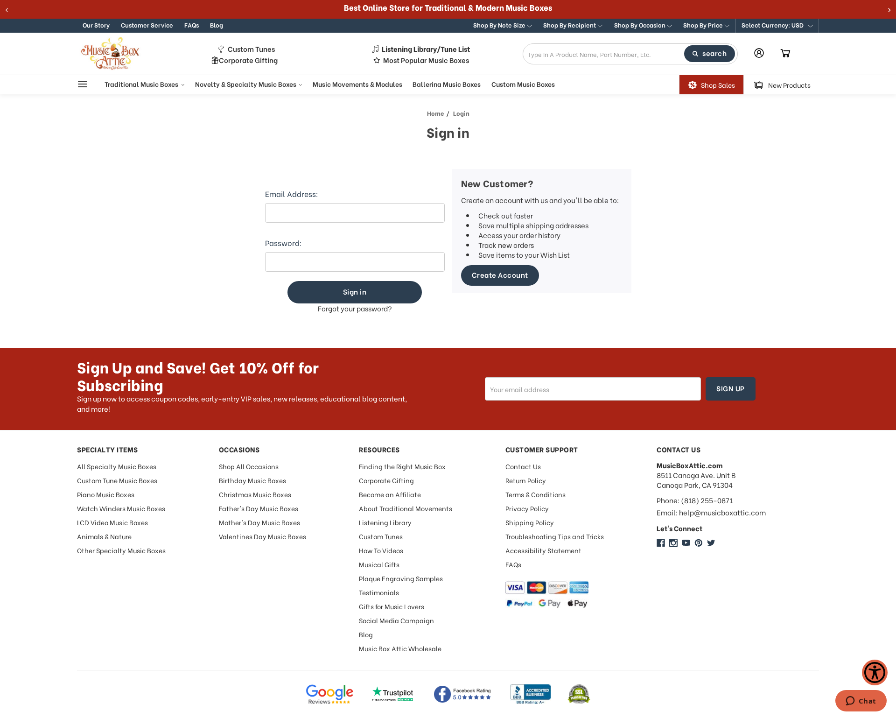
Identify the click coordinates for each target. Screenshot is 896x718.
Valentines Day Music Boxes (262, 536)
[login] (759, 53)
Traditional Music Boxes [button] (142, 84)
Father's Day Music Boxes (258, 508)
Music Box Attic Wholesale (400, 648)
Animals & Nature (104, 536)
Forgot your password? (355, 308)
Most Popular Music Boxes (426, 60)
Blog (216, 24)
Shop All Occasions (249, 466)
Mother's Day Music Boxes (259, 522)
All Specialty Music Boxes (116, 466)
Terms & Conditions (535, 494)
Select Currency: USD (773, 24)
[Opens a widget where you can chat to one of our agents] (861, 701)
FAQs (191, 24)
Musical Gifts (379, 564)
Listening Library (385, 522)
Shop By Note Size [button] (500, 24)
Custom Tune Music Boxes (117, 480)
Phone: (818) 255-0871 (695, 500)
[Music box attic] (711, 543)
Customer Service (147, 24)
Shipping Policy (529, 522)
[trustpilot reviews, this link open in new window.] (393, 694)
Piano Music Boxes (105, 494)
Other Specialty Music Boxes (121, 550)
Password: (283, 243)
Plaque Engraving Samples (401, 578)
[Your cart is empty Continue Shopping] (785, 53)
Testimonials (379, 592)
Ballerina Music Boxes (447, 84)
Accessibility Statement (543, 550)
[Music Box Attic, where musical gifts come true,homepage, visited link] (112, 53)
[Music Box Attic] (661, 543)
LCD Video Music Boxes (112, 522)
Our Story (96, 24)
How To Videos (381, 550)
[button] (777, 26)
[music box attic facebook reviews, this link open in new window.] (463, 694)
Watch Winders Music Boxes (121, 508)
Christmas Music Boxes (255, 494)
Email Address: (291, 194)
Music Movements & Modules (357, 84)
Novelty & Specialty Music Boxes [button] (246, 84)
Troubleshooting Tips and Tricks (554, 536)
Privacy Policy (527, 508)
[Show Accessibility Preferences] (875, 672)
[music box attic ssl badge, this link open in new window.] (578, 694)
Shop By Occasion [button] (640, 24)
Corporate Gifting (248, 60)
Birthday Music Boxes (252, 480)
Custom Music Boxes (523, 84)
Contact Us (523, 466)
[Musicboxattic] (673, 543)
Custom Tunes (251, 49)
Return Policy (525, 480)
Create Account (500, 274)
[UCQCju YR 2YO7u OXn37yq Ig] (686, 543)
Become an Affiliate (390, 494)
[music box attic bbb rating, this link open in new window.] (530, 694)
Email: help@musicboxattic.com (711, 512)
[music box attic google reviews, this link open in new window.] (329, 694)
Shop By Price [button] (703, 24)
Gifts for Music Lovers (391, 606)
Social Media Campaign (396, 620)
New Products (789, 85)
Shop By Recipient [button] (570, 24)
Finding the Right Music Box (402, 466)
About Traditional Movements (405, 508)
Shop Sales (718, 85)
